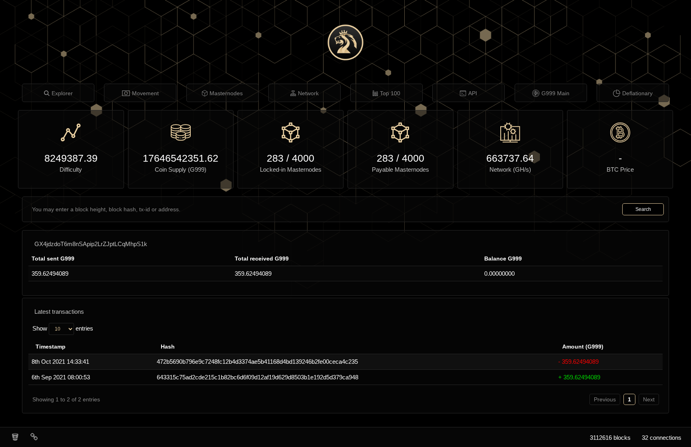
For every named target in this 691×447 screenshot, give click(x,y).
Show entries (62, 328)
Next (649, 399)
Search (643, 209)
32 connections (661, 437)
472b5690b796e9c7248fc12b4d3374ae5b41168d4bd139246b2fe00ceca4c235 (257, 361)
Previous (605, 399)
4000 (303, 158)
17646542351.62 (180, 158)
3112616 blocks (610, 437)
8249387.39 (71, 158)
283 (275, 158)
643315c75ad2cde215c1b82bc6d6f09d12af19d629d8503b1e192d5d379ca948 (257, 377)
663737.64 (510, 158)
